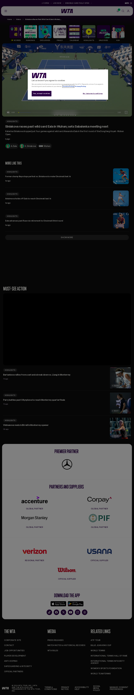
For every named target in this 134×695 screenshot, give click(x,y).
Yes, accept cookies (41, 93)
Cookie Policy (68, 86)
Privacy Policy (80, 86)
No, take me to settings (93, 93)
